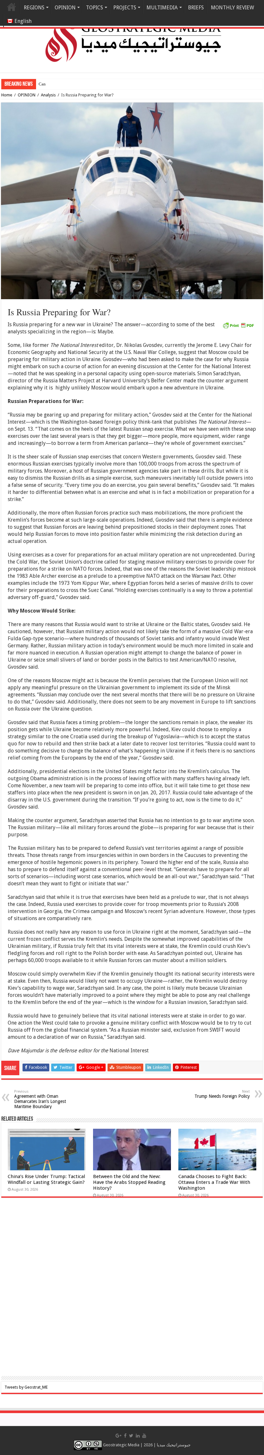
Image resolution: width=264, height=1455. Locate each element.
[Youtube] (144, 1436)
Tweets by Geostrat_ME (26, 1387)
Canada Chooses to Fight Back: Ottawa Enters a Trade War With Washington (214, 1182)
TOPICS (94, 8)
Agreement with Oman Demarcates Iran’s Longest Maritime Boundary (40, 1099)
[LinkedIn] (137, 1436)
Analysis (48, 95)
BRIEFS (196, 8)
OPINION (65, 8)
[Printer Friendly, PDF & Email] (238, 324)
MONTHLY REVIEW (232, 8)
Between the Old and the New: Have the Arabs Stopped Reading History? (129, 1182)
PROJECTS (124, 8)
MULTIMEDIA (162, 8)
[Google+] (118, 1436)
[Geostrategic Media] (132, 35)
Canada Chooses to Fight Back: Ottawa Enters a (80, 84)
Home (11, 7)
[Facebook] (125, 1436)
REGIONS (34, 8)
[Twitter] (131, 1436)
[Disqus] (132, 1291)
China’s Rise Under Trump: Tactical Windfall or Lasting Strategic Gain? (46, 1179)
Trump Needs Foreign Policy (222, 1094)
